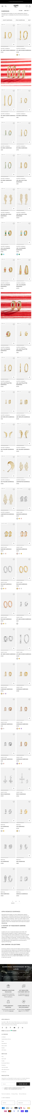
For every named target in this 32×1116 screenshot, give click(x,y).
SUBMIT (24, 562)
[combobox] (24, 560)
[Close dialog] (31, 550)
